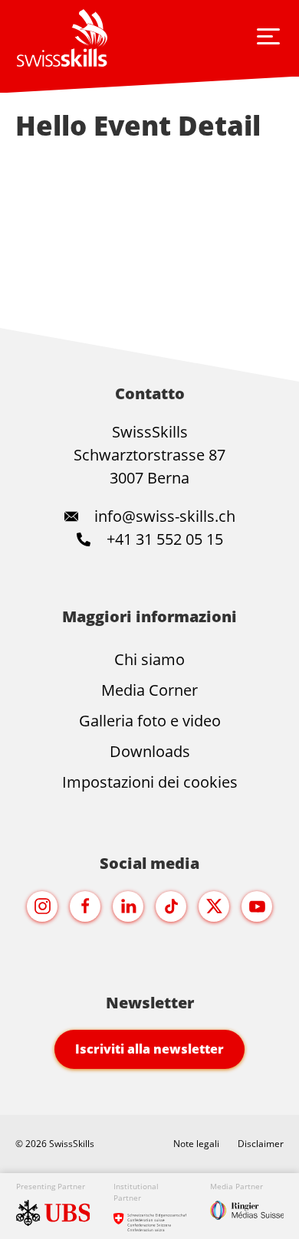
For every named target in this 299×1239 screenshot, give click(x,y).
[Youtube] (257, 906)
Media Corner (149, 690)
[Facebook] (85, 906)
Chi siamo (149, 659)
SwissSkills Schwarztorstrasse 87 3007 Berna (149, 454)
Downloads (150, 751)
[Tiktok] (171, 906)
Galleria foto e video (150, 720)
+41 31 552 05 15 (163, 539)
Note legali (196, 1143)
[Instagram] (42, 906)
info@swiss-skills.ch (164, 516)
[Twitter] (214, 906)
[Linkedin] (128, 906)
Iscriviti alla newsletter (149, 1049)
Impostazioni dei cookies (150, 782)
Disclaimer (261, 1143)
